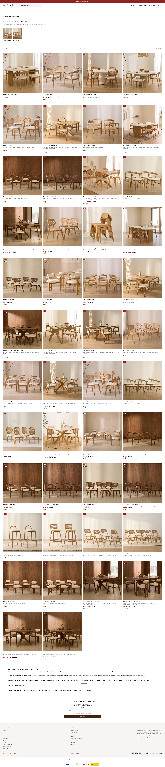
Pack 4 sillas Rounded (8, 453)
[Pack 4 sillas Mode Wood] (85, 150)
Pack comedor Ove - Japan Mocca (131, 601)
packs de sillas (84, 683)
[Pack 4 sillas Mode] (45, 99)
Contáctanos (6, 730)
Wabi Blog (72, 744)
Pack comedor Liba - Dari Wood (131, 248)
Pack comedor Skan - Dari (49, 453)
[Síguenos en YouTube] (147, 737)
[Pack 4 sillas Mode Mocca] (44, 99)
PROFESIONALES (152, 5)
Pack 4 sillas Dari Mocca (9, 299)
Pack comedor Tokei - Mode (50, 350)
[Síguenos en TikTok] (151, 737)
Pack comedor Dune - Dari (89, 94)
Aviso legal (5, 748)
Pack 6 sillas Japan (87, 453)
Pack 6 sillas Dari (87, 402)
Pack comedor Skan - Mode (90, 350)
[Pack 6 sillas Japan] (85, 458)
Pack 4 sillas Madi (127, 196)
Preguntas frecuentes (8, 732)
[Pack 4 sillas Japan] (45, 304)
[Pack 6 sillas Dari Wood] (125, 355)
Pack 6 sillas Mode (7, 402)
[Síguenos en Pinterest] (144, 737)
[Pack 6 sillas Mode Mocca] (4, 407)
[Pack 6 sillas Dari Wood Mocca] (124, 355)
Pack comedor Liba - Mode (10, 94)
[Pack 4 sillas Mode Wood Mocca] (84, 150)
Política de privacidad (8, 744)
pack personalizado (36, 24)
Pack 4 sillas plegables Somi (90, 554)
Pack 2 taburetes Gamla (49, 554)
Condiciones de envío (8, 735)
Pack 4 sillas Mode (47, 94)
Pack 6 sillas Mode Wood (89, 299)
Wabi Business (73, 742)
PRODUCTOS (133, 5)
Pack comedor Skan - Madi (50, 402)
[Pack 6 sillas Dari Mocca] (84, 407)
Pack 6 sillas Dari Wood (128, 350)
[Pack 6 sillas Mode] (6, 407)
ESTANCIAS (140, 5)
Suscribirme (82, 716)
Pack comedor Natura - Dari (90, 196)
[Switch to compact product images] (6, 48)
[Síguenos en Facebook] (137, 737)
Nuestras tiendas (74, 732)
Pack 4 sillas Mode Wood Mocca (131, 453)
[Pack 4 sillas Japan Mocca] (44, 304)
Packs (8, 13)
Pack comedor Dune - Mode (130, 94)
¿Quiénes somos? (74, 730)
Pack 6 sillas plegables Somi (130, 554)
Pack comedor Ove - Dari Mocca (91, 601)
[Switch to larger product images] (2, 48)
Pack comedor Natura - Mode (50, 145)
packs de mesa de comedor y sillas (95, 687)
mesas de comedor (88, 680)
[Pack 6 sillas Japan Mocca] (84, 458)
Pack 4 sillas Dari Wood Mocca (50, 196)
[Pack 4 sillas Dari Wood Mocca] (45, 202)
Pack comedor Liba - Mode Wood (131, 145)
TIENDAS (145, 5)
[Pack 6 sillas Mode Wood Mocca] (84, 304)
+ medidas (5, 101)
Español (16, 753)
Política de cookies (7, 746)
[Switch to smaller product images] (4, 48)
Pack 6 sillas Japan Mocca (49, 601)
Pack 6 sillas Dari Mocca (89, 504)
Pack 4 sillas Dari (7, 145)
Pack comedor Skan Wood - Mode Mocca (53, 653)
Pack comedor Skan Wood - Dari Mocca (13, 350)
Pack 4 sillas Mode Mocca (9, 196)
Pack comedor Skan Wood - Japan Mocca (13, 653)
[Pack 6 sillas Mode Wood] (85, 304)
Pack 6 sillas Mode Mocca (9, 504)
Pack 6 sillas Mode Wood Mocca (51, 504)
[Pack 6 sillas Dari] (85, 407)
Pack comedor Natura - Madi (130, 299)
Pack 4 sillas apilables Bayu (89, 248)
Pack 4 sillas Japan (48, 299)
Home (4, 13)
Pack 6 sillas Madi (127, 402)
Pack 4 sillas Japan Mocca (9, 601)
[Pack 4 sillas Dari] (6, 150)
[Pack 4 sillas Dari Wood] (44, 202)
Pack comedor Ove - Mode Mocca (11, 248)
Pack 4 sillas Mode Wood (89, 145)
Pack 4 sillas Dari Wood (49, 248)
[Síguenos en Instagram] (141, 737)
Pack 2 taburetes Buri (8, 554)
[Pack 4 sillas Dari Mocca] (4, 150)
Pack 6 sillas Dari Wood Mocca (130, 504)
